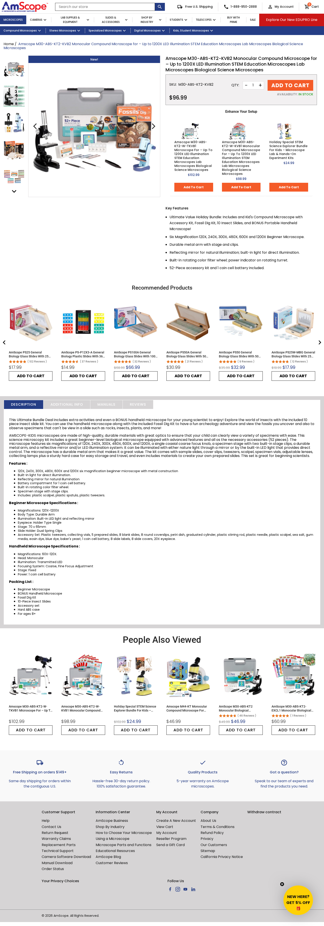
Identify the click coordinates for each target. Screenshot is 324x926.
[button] (298, 900)
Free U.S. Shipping (198, 6)
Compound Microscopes (20, 30)
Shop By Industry (147, 20)
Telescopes (204, 20)
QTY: (235, 85)
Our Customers (214, 844)
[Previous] (35, 126)
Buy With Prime (233, 20)
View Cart (164, 826)
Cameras (36, 20)
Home (9, 43)
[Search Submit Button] (160, 7)
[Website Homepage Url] (25, 7)
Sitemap (208, 850)
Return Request (55, 832)
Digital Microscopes (147, 30)
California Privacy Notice (222, 856)
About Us (208, 820)
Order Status (53, 868)
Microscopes (13, 20)
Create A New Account (176, 820)
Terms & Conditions (218, 826)
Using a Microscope (112, 838)
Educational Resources (115, 850)
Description (23, 404)
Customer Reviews (112, 862)
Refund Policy (212, 832)
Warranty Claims (56, 838)
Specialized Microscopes (105, 30)
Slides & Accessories (111, 20)
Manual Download (57, 862)
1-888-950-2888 (244, 6)
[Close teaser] (282, 884)
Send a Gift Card (170, 844)
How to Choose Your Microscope (124, 832)
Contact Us (51, 826)
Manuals (106, 404)
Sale (253, 20)
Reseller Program (171, 838)
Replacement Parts (59, 844)
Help (46, 820)
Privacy (207, 838)
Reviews (138, 404)
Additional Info (66, 404)
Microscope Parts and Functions (123, 844)
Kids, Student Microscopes (191, 30)
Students (176, 20)
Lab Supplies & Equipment (70, 20)
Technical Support (58, 850)
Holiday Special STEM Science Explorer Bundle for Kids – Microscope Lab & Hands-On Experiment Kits (288, 150)
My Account (284, 6)
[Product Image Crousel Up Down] (14, 191)
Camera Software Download (66, 856)
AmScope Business (112, 820)
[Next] (153, 126)
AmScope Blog (108, 856)
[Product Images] (14, 68)
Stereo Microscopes (62, 30)
